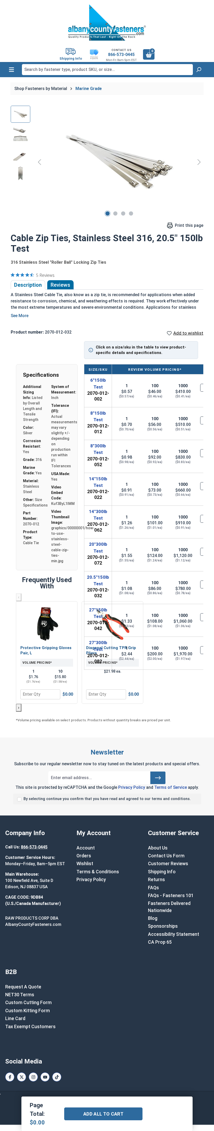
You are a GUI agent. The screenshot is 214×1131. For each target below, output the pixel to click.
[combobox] (107, 69)
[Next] (199, 162)
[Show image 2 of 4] (115, 213)
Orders (83, 855)
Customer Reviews (168, 863)
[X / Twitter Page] (21, 1077)
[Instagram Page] (33, 1077)
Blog (152, 918)
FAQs (153, 887)
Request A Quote (23, 986)
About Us (158, 848)
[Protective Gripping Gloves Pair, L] (46, 624)
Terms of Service (170, 787)
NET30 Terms (19, 994)
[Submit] (158, 777)
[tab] (28, 285)
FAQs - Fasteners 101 (171, 895)
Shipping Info (162, 871)
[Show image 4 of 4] (131, 213)
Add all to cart (103, 1114)
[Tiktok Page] (56, 1077)
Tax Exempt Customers (30, 1026)
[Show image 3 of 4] (123, 213)
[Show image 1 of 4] (107, 213)
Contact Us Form (166, 855)
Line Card (15, 1018)
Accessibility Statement (173, 934)
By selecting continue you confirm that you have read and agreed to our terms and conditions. (107, 799)
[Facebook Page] (9, 1077)
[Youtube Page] (45, 1077)
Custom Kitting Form (27, 1010)
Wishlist (84, 863)
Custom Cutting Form (28, 1002)
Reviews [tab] (60, 285)
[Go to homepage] (107, 22)
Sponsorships (163, 926)
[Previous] (39, 162)
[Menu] (11, 69)
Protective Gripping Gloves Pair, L (46, 650)
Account (85, 848)
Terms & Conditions (97, 871)
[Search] (199, 69)
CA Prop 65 (160, 942)
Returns (156, 879)
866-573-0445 (121, 54)
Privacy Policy (131, 787)
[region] (107, 162)
